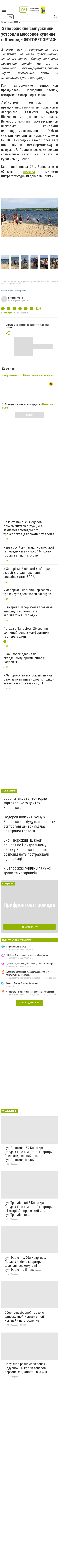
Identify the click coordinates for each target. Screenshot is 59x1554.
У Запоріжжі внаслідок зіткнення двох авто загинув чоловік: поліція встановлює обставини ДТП (28, 679)
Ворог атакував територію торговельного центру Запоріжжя (25, 803)
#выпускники (7, 290)
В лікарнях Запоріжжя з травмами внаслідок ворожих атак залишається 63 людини (28, 611)
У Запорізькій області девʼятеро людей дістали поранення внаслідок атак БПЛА (26, 573)
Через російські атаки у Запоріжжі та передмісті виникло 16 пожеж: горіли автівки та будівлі (28, 551)
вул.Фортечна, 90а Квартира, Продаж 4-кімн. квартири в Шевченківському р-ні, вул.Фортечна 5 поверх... (25, 1264)
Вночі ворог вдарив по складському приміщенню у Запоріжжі (24, 658)
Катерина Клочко (15, 298)
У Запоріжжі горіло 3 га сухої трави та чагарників (27, 870)
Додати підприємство (29, 1002)
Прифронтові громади (29, 904)
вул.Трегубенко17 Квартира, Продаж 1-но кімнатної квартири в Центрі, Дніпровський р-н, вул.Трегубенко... (29, 1209)
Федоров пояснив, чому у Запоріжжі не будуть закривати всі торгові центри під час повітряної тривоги (29, 824)
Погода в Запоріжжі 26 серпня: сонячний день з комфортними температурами (26, 632)
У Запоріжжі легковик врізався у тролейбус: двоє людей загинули (27, 592)
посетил (29, 171)
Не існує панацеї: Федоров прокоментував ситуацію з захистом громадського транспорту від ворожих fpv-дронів (28, 528)
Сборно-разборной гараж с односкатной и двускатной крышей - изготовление (24, 1316)
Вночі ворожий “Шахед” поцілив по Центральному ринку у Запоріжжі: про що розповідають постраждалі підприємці (26, 849)
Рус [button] (10, 16)
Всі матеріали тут (29, 926)
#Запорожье (20, 290)
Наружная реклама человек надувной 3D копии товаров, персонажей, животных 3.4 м (26, 1368)
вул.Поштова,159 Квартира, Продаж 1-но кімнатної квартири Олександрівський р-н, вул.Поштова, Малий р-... (29, 1154)
